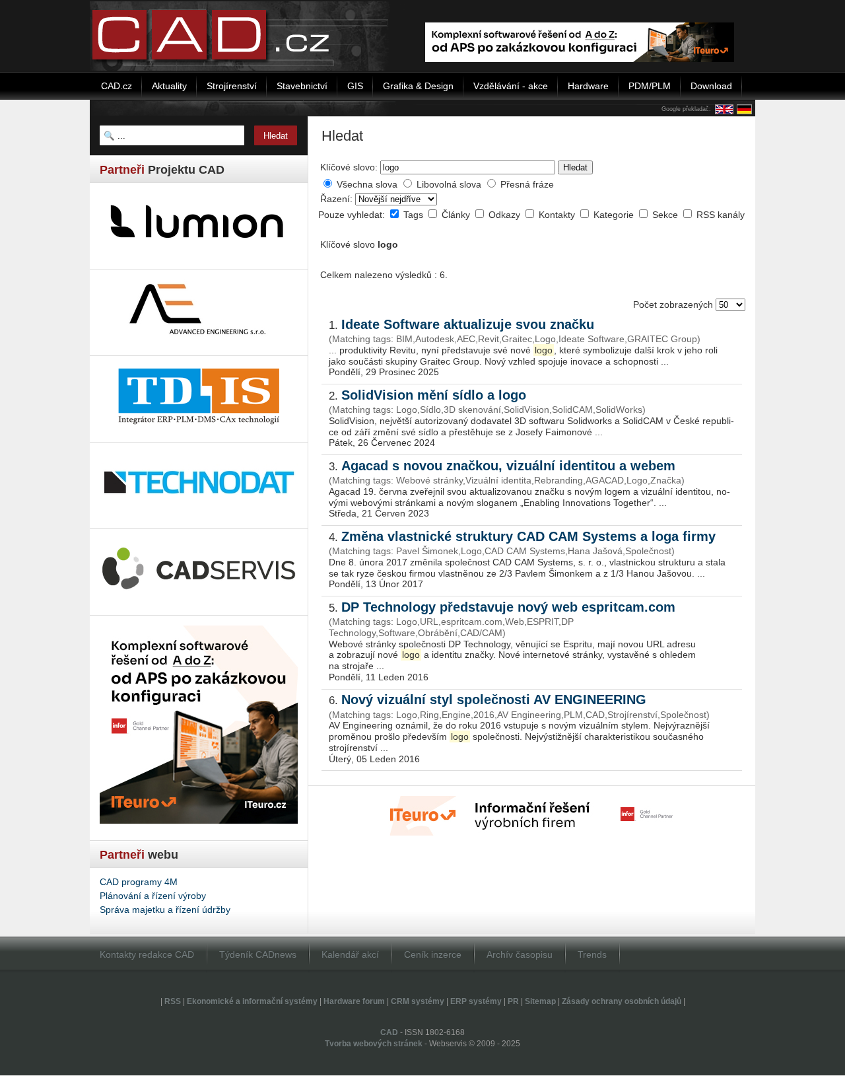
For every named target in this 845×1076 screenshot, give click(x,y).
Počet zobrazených (674, 304)
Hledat (575, 167)
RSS (172, 1001)
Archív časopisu (520, 954)
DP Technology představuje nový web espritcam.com (508, 607)
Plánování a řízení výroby (153, 895)
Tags (414, 214)
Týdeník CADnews (257, 954)
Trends (592, 954)
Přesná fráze (527, 184)
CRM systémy (417, 1001)
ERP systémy (476, 1001)
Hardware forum (354, 1001)
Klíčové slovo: (349, 167)
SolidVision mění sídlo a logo (433, 395)
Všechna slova (367, 184)
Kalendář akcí (350, 954)
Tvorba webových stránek (373, 1043)
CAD (389, 1032)
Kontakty (558, 214)
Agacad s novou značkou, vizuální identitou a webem (508, 465)
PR (513, 1001)
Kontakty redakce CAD (147, 954)
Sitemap (540, 1001)
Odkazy (506, 214)
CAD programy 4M (139, 882)
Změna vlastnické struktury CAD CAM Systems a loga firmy (528, 536)
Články (457, 214)
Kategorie (614, 214)
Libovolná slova (449, 184)
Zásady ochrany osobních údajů (621, 1001)
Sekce (666, 214)
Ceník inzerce (432, 954)
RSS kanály (720, 214)
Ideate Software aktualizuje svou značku (467, 324)
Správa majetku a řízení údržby (165, 909)
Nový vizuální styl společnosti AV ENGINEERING (493, 699)
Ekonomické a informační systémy (252, 1001)
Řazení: (337, 199)
